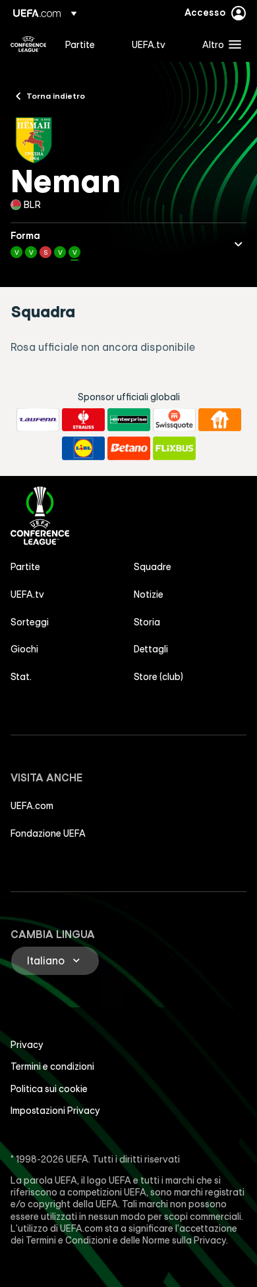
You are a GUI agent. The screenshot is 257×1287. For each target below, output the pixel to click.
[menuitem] (87, 44)
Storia (147, 622)
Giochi (24, 649)
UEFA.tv (27, 594)
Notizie (148, 594)
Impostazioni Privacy (55, 1110)
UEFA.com (32, 806)
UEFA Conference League (28, 44)
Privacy (27, 1044)
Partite (25, 567)
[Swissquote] (174, 420)
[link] (80, 44)
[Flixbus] (174, 448)
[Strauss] (83, 420)
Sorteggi (30, 622)
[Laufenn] (37, 420)
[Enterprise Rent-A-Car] (128, 420)
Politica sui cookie (49, 1089)
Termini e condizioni (52, 1066)
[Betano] (128, 448)
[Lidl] (83, 448)
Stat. (21, 676)
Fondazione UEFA (48, 833)
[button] (219, 44)
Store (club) (158, 676)
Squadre (152, 567)
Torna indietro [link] (55, 95)
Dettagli (151, 649)
